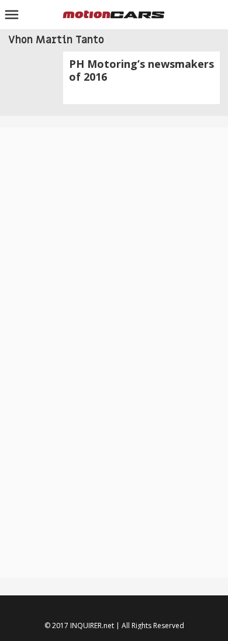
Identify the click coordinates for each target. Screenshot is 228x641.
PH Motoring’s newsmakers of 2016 (141, 70)
